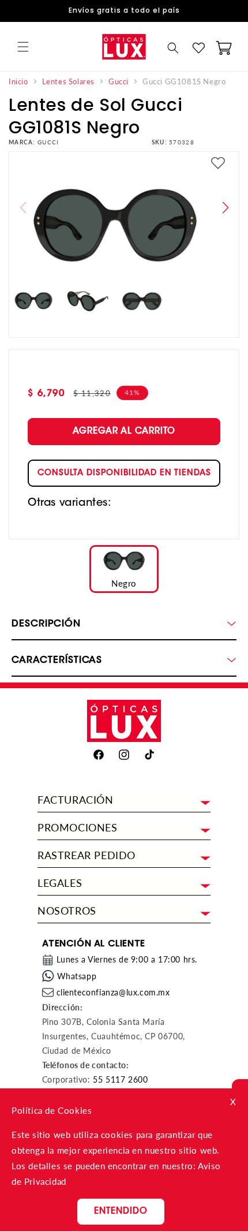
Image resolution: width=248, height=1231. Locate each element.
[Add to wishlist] (218, 164)
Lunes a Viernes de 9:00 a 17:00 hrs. (127, 959)
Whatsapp (77, 976)
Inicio (18, 81)
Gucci (118, 81)
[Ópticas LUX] (124, 46)
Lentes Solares (68, 81)
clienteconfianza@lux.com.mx (113, 992)
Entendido (121, 1211)
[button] (23, 46)
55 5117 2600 (120, 1079)
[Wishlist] (198, 48)
